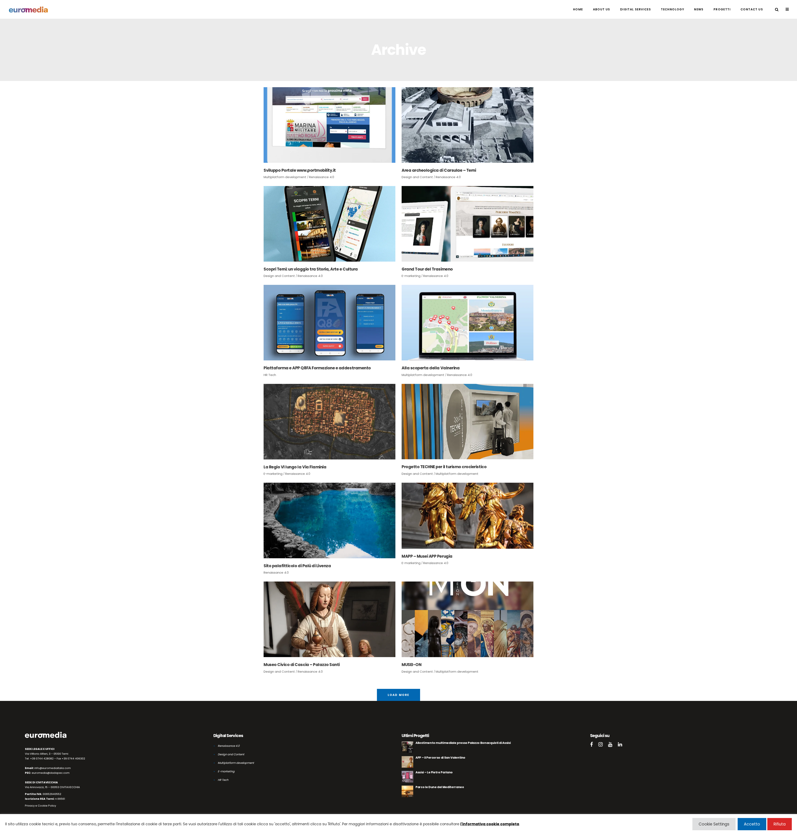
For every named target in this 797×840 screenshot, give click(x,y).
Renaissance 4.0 (321, 177)
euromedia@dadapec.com (51, 773)
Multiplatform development (285, 177)
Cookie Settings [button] (714, 824)
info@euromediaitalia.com (52, 768)
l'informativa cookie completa (489, 824)
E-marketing (411, 276)
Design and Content (417, 177)
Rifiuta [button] (780, 824)
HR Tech (270, 375)
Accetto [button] (752, 824)
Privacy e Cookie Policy (40, 806)
